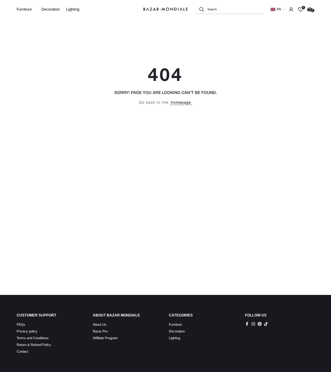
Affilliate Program (105, 338)
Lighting (72, 9)
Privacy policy (27, 331)
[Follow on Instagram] (253, 324)
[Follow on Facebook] (247, 324)
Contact (22, 351)
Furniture (24, 9)
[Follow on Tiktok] (266, 324)
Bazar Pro (100, 331)
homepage (181, 102)
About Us (100, 324)
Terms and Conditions (33, 338)
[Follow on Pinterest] (260, 324)
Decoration (50, 9)
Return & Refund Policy (34, 345)
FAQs (21, 324)
